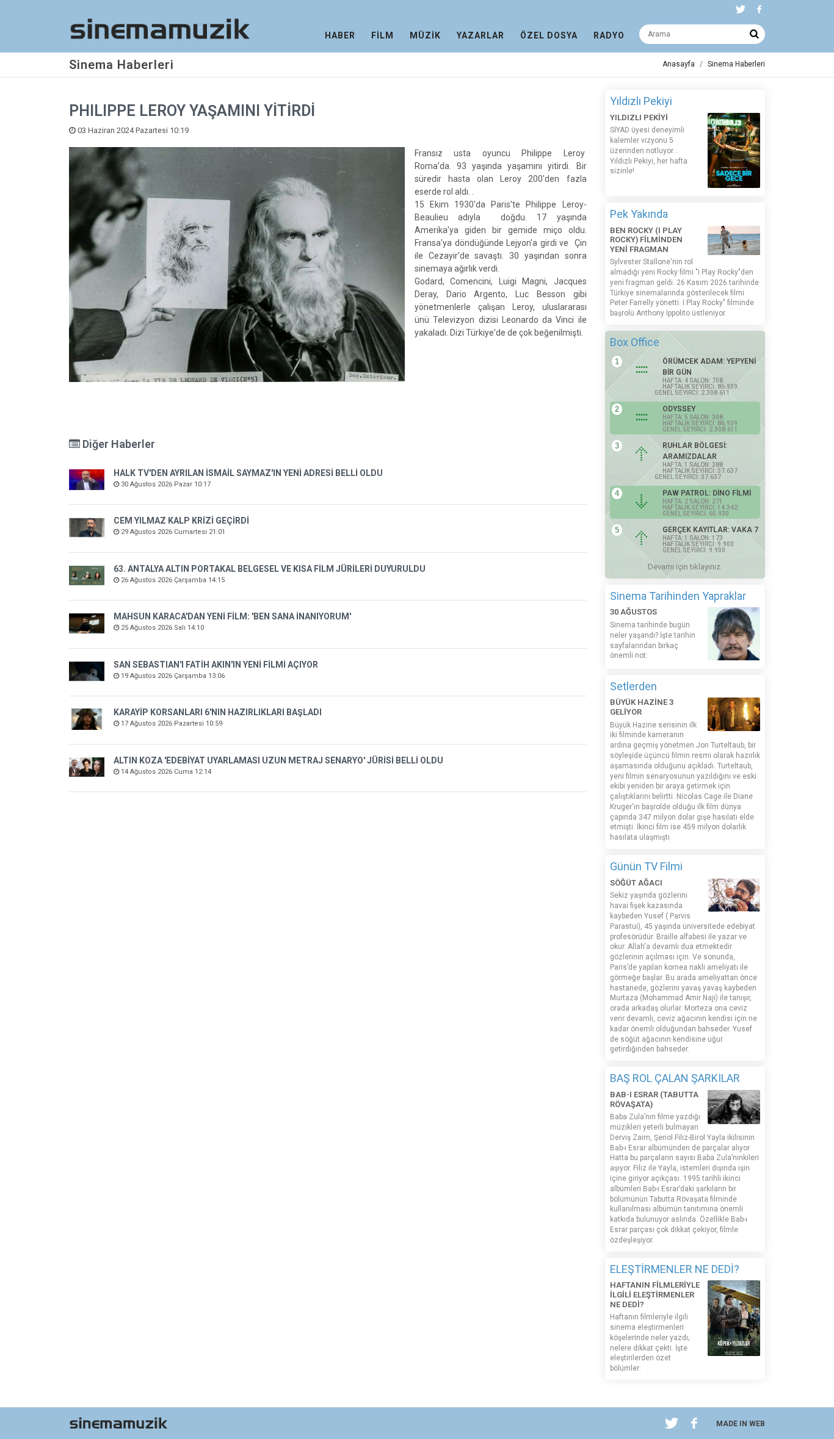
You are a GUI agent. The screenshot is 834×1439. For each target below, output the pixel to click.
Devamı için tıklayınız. (685, 566)
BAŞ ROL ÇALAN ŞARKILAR (675, 1078)
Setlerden (633, 686)
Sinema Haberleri (736, 64)
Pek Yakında (639, 213)
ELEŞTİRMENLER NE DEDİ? (674, 1269)
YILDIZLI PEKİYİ (639, 117)
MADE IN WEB (740, 1423)
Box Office (634, 342)
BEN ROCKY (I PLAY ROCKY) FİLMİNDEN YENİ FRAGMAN (646, 240)
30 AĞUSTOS (633, 611)
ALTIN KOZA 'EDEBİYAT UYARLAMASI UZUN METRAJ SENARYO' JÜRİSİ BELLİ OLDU (278, 760)
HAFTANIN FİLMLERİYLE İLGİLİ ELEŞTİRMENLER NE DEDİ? (655, 1294)
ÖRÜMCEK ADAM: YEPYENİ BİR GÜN (709, 367)
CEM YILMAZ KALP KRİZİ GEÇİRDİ (181, 520)
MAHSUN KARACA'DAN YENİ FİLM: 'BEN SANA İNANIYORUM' (232, 616)
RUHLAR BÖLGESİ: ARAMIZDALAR (694, 451)
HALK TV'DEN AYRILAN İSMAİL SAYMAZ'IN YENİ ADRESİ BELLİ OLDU (248, 473)
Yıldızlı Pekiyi (641, 101)
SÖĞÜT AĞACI (636, 882)
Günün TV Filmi (646, 866)
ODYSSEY (678, 409)
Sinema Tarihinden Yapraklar (678, 596)
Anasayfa (678, 64)
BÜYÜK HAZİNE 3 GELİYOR (641, 707)
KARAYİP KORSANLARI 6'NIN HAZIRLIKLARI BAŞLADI (218, 712)
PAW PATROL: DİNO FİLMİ (706, 493)
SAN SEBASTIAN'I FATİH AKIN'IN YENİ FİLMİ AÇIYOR (216, 664)
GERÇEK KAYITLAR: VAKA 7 (710, 529)
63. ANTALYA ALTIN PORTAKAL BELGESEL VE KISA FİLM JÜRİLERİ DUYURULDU (270, 569)
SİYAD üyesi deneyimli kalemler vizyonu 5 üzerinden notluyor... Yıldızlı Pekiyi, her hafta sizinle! (648, 150)
